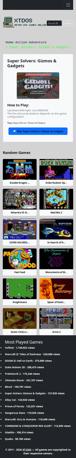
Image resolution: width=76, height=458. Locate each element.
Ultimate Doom (14, 380)
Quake (9, 439)
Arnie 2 (56, 332)
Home (9, 42)
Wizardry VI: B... (20, 212)
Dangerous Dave (15, 413)
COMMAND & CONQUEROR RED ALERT (28, 426)
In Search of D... (56, 242)
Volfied (9, 347)
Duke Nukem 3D (15, 367)
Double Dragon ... (20, 182)
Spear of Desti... (56, 302)
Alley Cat (10, 399)
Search (68, 23)
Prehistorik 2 (13, 373)
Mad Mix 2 (56, 212)
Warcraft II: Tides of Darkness (23, 354)
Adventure (37, 42)
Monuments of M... (56, 272)
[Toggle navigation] (68, 4)
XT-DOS (26, 449)
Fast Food (19, 272)
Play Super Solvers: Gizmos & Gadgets (39, 131)
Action (21, 42)
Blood (8, 386)
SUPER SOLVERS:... (20, 242)
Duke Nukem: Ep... (56, 182)
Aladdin (9, 432)
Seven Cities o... (20, 332)
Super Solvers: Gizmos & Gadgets (29, 122)
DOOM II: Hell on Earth (19, 360)
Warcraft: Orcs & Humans (20, 419)
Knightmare (20, 302)
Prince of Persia (14, 406)
